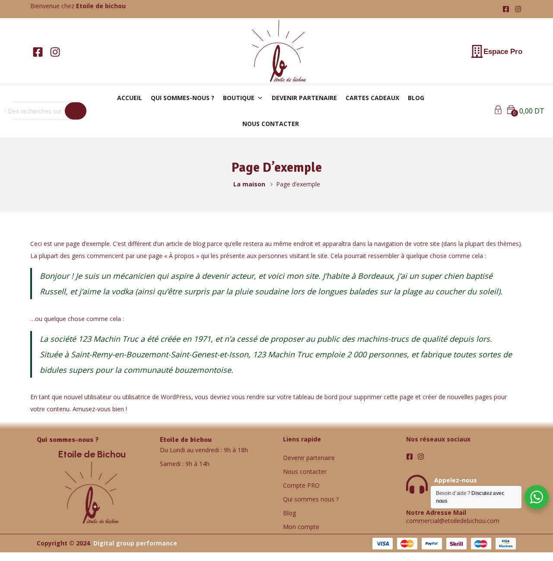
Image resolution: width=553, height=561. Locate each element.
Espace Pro (502, 51)
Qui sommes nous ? (311, 499)
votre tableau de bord (307, 397)
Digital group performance (135, 543)
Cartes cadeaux (372, 98)
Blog (289, 513)
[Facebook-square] (506, 9)
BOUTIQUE (238, 98)
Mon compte (301, 527)
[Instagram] (518, 9)
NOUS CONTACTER (270, 124)
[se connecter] (498, 111)
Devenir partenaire (304, 98)
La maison (249, 184)
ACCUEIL (129, 98)
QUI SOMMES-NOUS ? (182, 98)
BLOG (416, 98)
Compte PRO (301, 485)
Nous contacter (305, 471)
